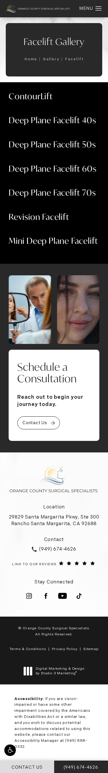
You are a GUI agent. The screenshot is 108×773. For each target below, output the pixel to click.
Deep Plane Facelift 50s (52, 144)
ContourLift (31, 96)
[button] (10, 750)
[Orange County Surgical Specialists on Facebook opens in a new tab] (46, 596)
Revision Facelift (39, 217)
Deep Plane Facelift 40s (52, 120)
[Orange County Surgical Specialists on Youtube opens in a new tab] (62, 596)
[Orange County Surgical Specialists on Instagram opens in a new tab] (29, 596)
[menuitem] (29, 596)
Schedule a (47, 373)
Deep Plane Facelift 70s (52, 192)
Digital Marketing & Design (60, 671)
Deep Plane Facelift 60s (52, 168)
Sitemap (90, 649)
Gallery (51, 59)
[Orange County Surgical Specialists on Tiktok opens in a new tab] (79, 596)
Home (30, 59)
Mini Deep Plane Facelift (53, 240)
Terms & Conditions (28, 649)
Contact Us (34, 422)
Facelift (74, 59)
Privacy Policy (64, 649)
